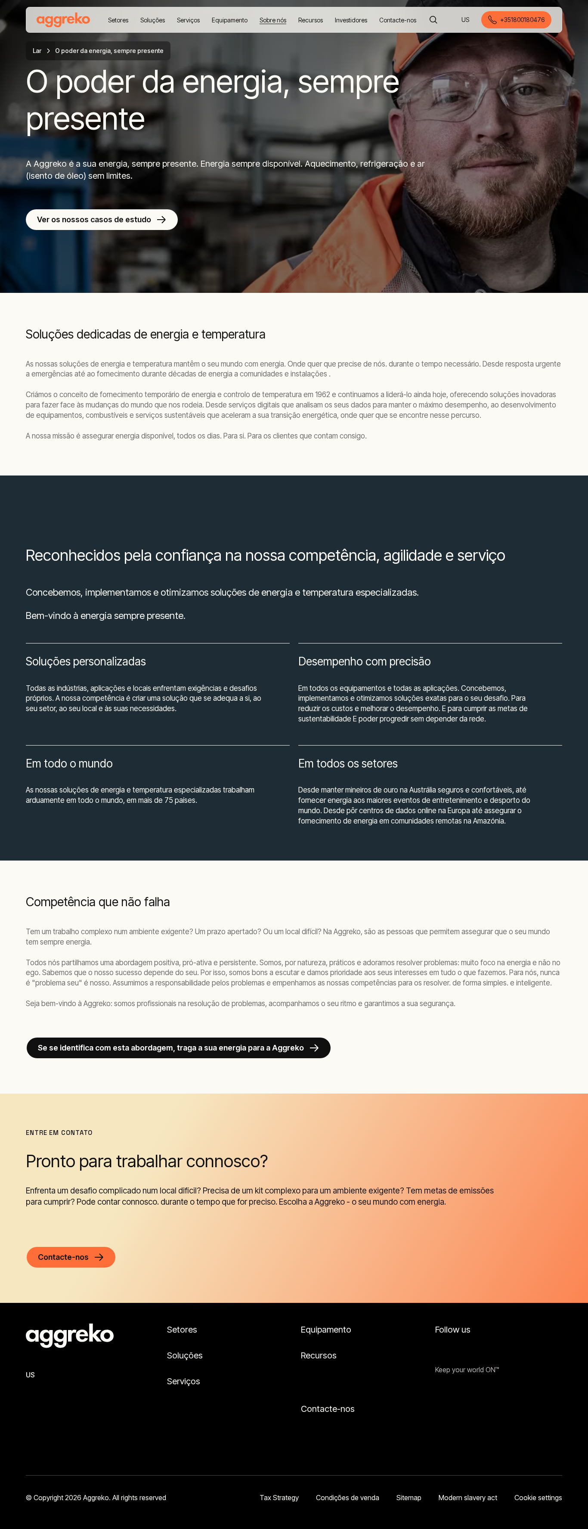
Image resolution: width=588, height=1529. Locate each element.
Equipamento (326, 1329)
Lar (37, 50)
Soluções (185, 1355)
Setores (182, 1329)
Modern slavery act (468, 1497)
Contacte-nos (328, 1409)
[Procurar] (433, 19)
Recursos (319, 1355)
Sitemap (408, 1497)
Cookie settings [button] (538, 1497)
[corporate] (63, 20)
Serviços (183, 1381)
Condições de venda (347, 1497)
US (466, 20)
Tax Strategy (279, 1497)
